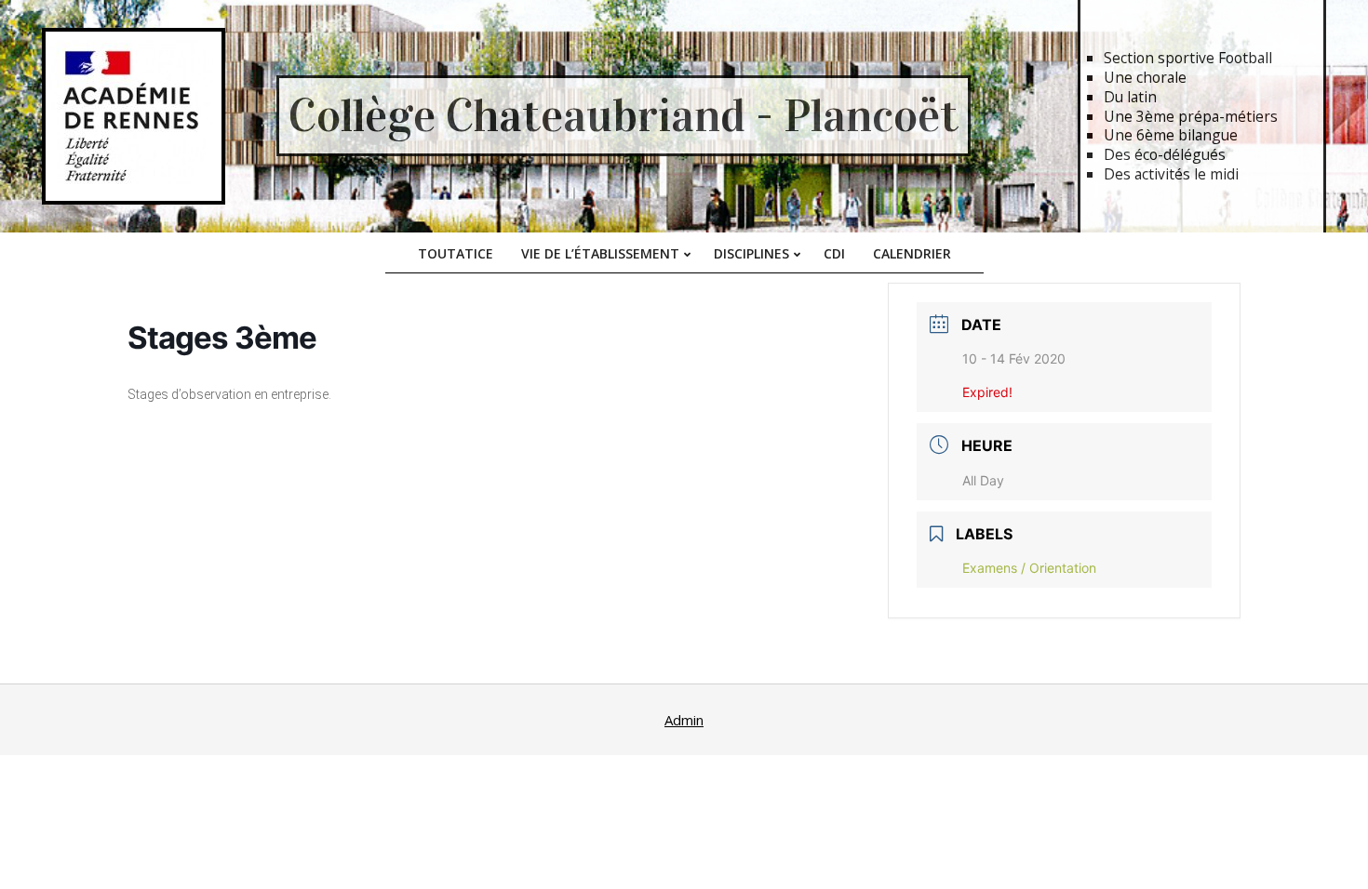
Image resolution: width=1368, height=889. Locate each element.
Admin (684, 719)
